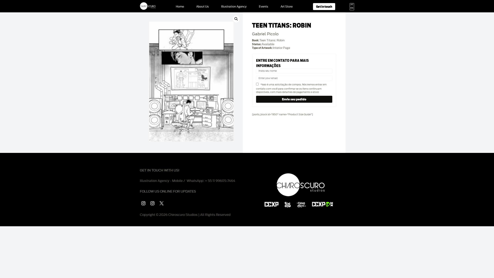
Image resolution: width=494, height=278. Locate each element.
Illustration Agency (234, 6)
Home (180, 6)
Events (263, 6)
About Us (202, 6)
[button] (236, 18)
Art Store (287, 6)
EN (351, 8)
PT (352, 5)
